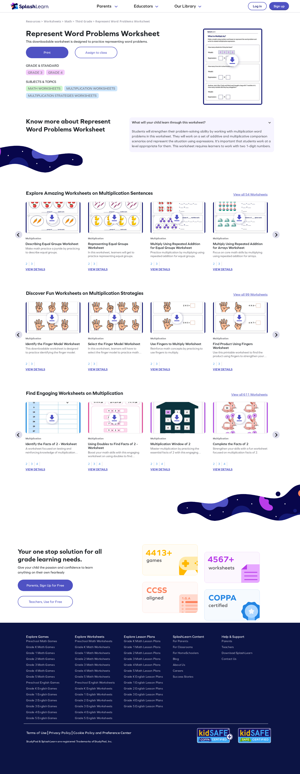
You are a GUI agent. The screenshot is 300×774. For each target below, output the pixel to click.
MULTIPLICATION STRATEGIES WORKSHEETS (62, 95)
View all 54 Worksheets (250, 194)
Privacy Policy (60, 733)
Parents (104, 6)
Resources (33, 21)
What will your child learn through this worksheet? (169, 122)
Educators (143, 6)
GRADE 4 (55, 72)
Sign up (279, 6)
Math (68, 21)
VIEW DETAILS (35, 269)
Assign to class (96, 52)
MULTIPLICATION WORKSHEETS (90, 88)
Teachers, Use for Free (45, 602)
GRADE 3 (35, 72)
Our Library (185, 6)
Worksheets (52, 21)
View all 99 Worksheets (250, 294)
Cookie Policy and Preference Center (102, 733)
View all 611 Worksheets (249, 394)
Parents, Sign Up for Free (45, 585)
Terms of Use (37, 733)
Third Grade (83, 21)
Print (47, 52)
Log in (257, 6)
